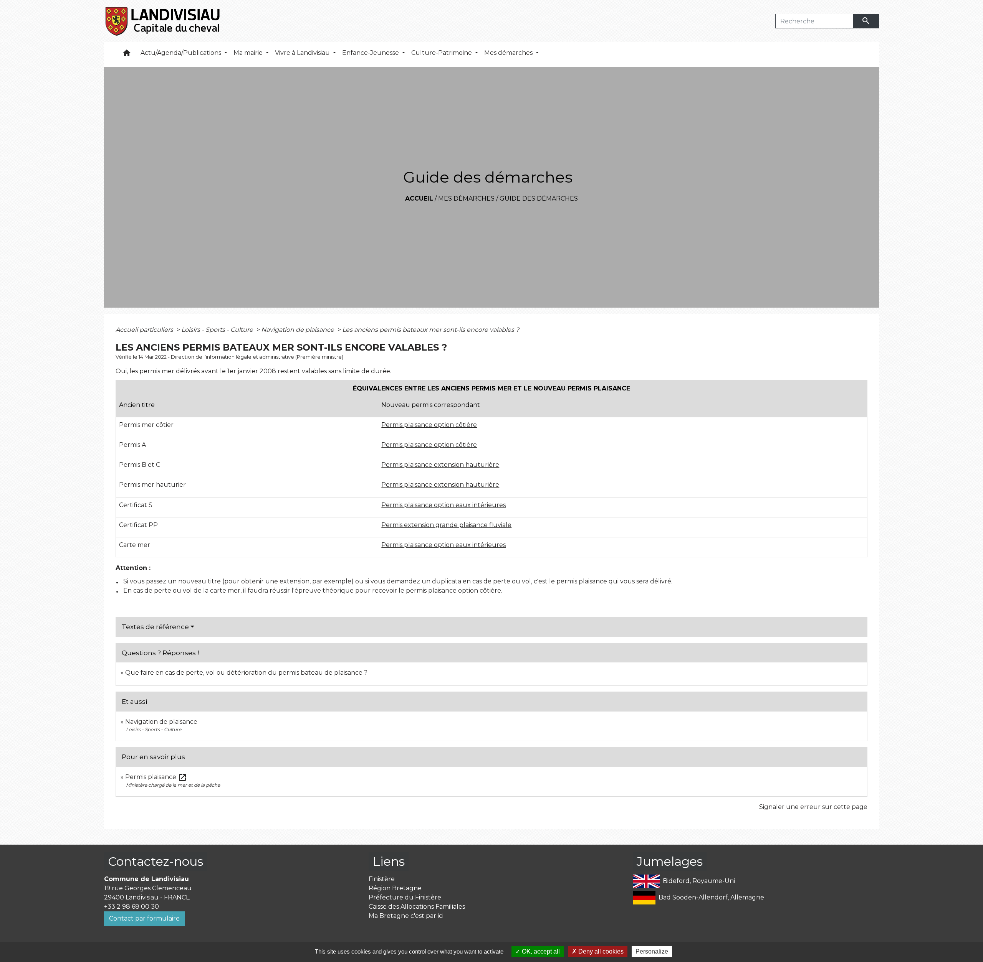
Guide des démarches (539, 198)
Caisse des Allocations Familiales (417, 906)
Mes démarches (466, 198)
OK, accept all (540, 951)
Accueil (419, 198)
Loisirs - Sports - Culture (218, 329)
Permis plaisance (156, 777)
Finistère (382, 879)
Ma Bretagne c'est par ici (406, 915)
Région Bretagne (395, 888)
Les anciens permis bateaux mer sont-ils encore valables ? (430, 329)
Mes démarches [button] (509, 52)
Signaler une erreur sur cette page (813, 806)
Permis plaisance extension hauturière (440, 464)
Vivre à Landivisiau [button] (303, 52)
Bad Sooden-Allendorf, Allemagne (711, 897)
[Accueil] (163, 21)
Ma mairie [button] (248, 52)
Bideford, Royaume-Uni (699, 881)
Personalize (651, 951)
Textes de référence (155, 627)
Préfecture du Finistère (405, 897)
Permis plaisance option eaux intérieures (443, 505)
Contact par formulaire (144, 918)
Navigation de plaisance (298, 329)
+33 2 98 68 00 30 (131, 906)
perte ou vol (512, 581)
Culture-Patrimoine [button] (442, 52)
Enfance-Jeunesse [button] (371, 52)
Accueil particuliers (145, 329)
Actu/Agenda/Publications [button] (182, 52)
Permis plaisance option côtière (429, 424)
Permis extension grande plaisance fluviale (446, 525)
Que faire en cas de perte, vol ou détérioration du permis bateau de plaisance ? (246, 672)
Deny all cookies (600, 951)
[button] (126, 54)
